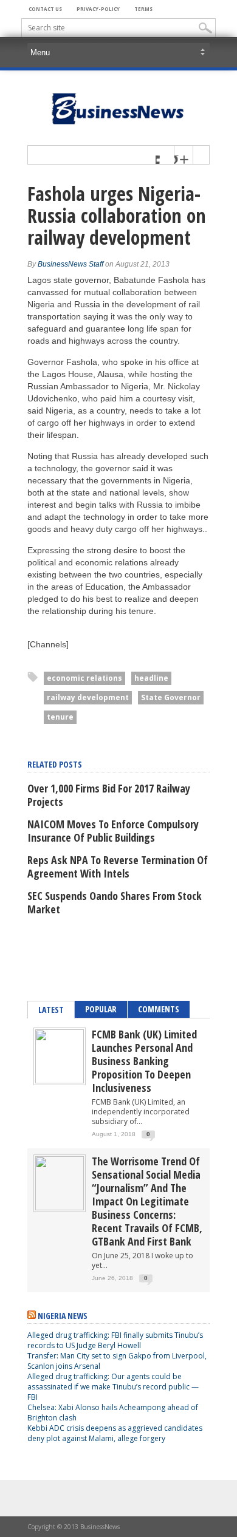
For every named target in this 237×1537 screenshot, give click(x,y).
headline (151, 678)
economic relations (84, 678)
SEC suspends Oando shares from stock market (114, 902)
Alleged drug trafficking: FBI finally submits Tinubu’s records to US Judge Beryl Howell (115, 1340)
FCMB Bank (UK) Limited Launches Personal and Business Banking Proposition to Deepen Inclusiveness (144, 1061)
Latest (51, 1009)
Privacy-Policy (98, 8)
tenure (60, 717)
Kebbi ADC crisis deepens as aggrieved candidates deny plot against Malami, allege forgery (114, 1433)
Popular (101, 1009)
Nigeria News (63, 1315)
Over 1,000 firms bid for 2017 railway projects (108, 795)
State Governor (171, 697)
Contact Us (45, 8)
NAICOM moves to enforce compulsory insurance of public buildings (113, 830)
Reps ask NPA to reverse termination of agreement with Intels (117, 866)
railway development (88, 697)
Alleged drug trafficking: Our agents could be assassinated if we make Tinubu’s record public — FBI (113, 1386)
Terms (143, 8)
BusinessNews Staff (70, 264)
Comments (158, 1009)
